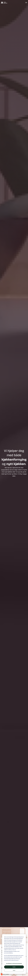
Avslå (14, 970)
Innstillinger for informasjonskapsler (14, 963)
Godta (14, 966)
